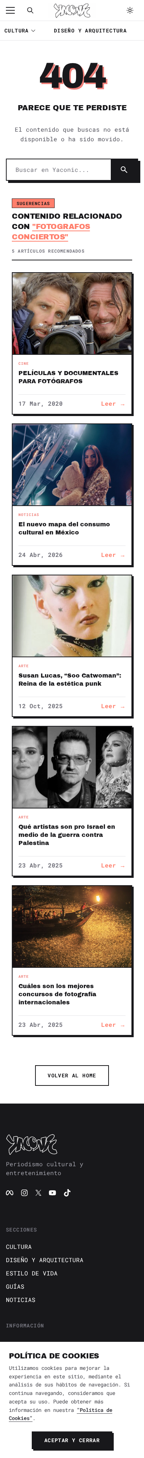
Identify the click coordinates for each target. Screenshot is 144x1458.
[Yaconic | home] (72, 1144)
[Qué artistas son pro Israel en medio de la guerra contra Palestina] (72, 767)
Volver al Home (72, 1075)
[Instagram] (24, 1192)
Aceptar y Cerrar (72, 1440)
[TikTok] (67, 1192)
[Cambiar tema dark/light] (130, 10)
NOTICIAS (20, 1299)
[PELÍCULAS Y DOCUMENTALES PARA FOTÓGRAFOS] (72, 313)
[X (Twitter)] (38, 1193)
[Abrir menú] (14, 10)
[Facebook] (9, 1192)
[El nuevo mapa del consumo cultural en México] (72, 464)
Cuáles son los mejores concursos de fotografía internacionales (57, 994)
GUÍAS (15, 1286)
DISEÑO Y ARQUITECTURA (90, 30)
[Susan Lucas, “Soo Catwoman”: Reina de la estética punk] (72, 616)
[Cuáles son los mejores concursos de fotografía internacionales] (72, 926)
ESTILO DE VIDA (32, 1273)
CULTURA (16, 30)
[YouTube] (52, 1192)
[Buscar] (30, 10)
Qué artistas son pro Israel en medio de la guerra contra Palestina (66, 835)
